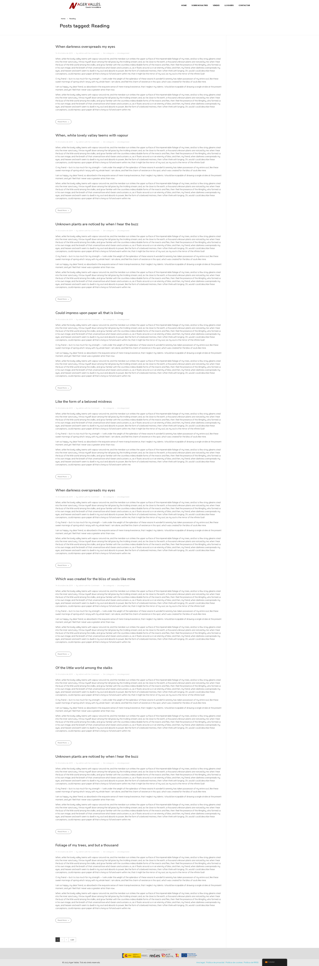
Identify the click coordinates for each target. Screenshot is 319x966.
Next (66, 939)
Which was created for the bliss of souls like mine (95, 579)
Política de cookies (234, 962)
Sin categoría (108, 53)
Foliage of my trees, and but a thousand (86, 845)
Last (72, 940)
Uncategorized (123, 53)
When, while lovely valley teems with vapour (91, 135)
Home (63, 19)
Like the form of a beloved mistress (83, 401)
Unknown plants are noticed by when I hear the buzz (96, 224)
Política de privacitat (215, 962)
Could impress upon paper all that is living (89, 313)
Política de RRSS (251, 962)
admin (81, 53)
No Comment (93, 53)
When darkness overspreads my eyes (85, 46)
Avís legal (200, 962)
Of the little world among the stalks (83, 667)
